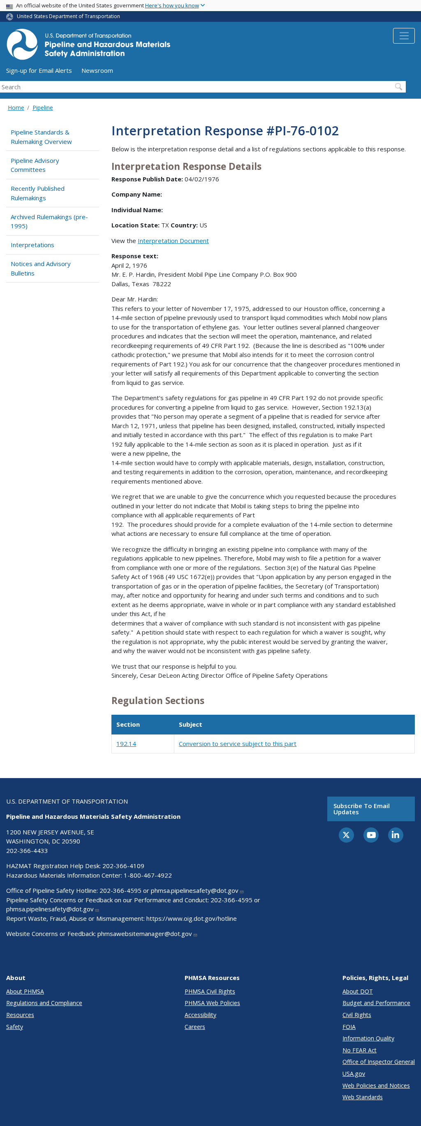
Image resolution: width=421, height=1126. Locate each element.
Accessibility (200, 1015)
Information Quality (368, 1038)
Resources (20, 1015)
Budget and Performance (376, 1003)
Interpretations (32, 245)
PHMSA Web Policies (212, 1003)
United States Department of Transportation (68, 16)
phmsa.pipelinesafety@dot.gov (194, 890)
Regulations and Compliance (44, 1003)
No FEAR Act (359, 1050)
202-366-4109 (123, 866)
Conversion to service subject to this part (237, 743)
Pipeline (42, 107)
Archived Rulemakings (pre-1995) (49, 221)
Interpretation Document (173, 240)
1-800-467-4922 (148, 875)
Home (16, 107)
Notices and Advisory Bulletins (41, 268)
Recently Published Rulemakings (38, 193)
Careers (195, 1027)
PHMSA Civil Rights (210, 991)
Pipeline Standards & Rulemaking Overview (41, 137)
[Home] (88, 46)
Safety (14, 1027)
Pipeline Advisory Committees (35, 165)
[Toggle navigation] (404, 36)
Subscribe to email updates (361, 809)
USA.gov (353, 1073)
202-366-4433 (27, 850)
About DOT (357, 991)
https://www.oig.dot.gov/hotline (191, 918)
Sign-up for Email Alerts (39, 70)
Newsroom (97, 70)
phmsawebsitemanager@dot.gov (144, 933)
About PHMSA (25, 991)
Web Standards (362, 1097)
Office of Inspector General (378, 1062)
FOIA (349, 1027)
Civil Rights (356, 1015)
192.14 (126, 743)
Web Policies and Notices (376, 1085)
